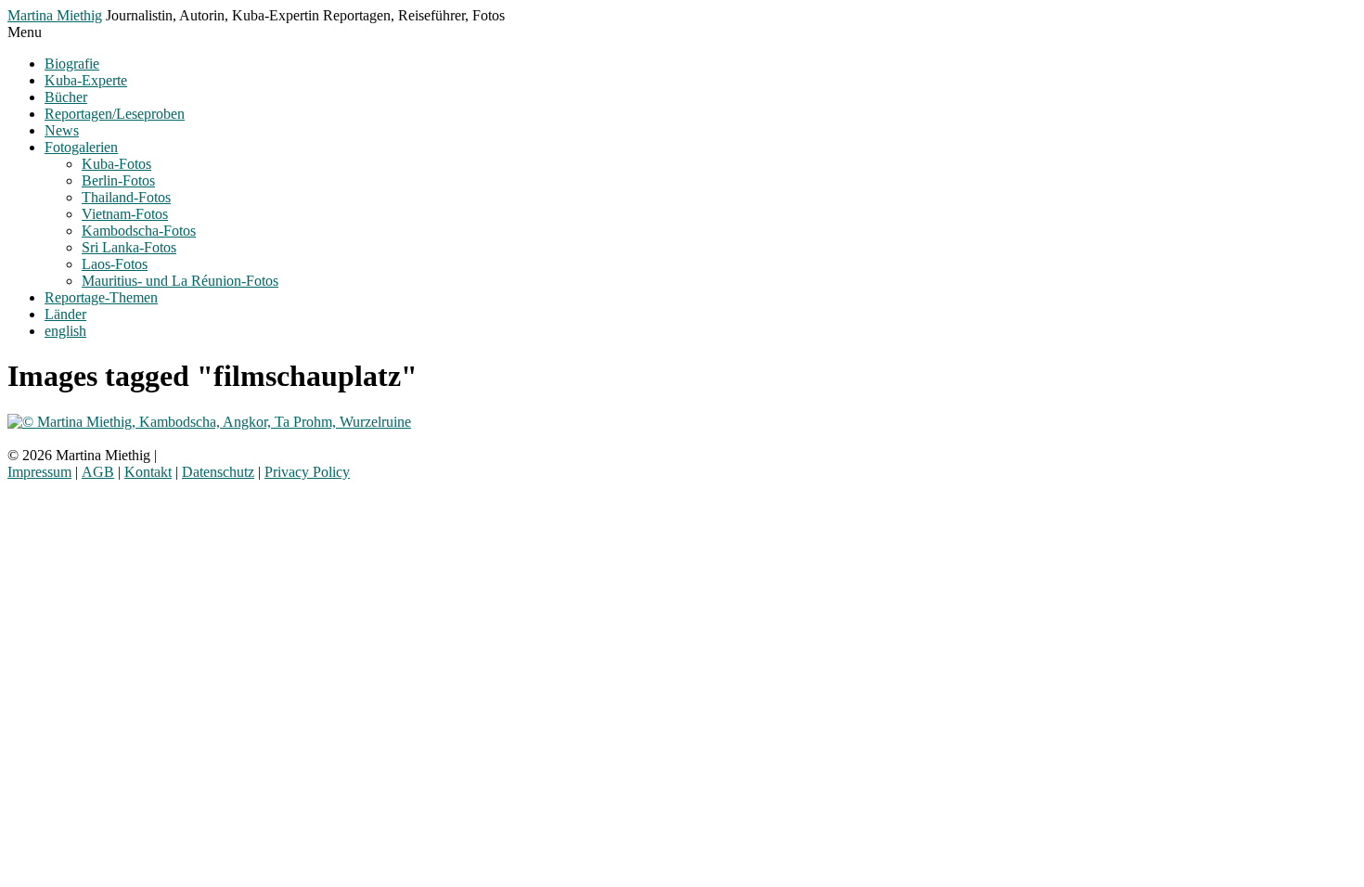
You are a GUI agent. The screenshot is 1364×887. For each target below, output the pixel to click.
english (65, 331)
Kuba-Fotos (116, 164)
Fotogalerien (81, 147)
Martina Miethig (54, 15)
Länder (65, 314)
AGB (98, 472)
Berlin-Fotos (118, 180)
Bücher (66, 97)
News (62, 130)
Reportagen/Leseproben (115, 114)
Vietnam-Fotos (125, 214)
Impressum (39, 472)
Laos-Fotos (115, 264)
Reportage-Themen (101, 297)
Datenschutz (218, 472)
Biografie (72, 63)
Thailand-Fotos (126, 197)
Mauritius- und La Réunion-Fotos (180, 281)
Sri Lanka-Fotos (129, 247)
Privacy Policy (307, 472)
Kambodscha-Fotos (139, 230)
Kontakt (148, 472)
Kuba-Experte (86, 80)
